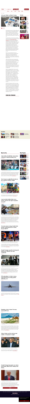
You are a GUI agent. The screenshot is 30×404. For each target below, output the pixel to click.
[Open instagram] (10, 9)
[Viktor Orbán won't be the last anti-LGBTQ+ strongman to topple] (10, 342)
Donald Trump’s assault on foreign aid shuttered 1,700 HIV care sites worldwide (10, 251)
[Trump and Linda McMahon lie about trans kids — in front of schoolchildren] (23, 173)
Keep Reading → (14, 175)
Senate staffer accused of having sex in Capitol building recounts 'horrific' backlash (17, 135)
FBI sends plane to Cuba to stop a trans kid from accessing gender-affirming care (8, 277)
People (27, 17)
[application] (24, 36)
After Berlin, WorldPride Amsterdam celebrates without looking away (9, 156)
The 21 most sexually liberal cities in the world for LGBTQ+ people (9, 179)
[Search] (23, 9)
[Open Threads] (9, 9)
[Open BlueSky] (8, 9)
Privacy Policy (20, 398)
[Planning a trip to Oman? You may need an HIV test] (10, 318)
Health (15, 11)
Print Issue (27, 21)
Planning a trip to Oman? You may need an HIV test (9, 310)
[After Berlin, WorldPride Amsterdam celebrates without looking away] (10, 164)
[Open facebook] (13, 393)
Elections (28, 176)
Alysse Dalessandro (3, 158)
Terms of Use (25, 398)
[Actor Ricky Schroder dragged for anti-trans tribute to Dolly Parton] (23, 18)
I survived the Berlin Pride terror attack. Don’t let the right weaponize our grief (9, 200)
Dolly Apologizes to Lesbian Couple (26, 134)
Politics (8, 11)
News (11, 11)
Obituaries (28, 163)
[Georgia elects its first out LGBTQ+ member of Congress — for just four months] (23, 177)
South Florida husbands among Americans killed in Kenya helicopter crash (7, 135)
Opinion (22, 11)
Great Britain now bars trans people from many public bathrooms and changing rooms (17, 137)
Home (1, 13)
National (28, 159)
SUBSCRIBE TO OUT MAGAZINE (3, 9)
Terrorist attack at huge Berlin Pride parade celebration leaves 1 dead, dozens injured (9, 227)
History (19, 11)
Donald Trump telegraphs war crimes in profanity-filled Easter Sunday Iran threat (10, 366)
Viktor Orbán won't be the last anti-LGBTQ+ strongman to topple (9, 334)
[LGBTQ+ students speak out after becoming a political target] (23, 22)
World (3, 13)
